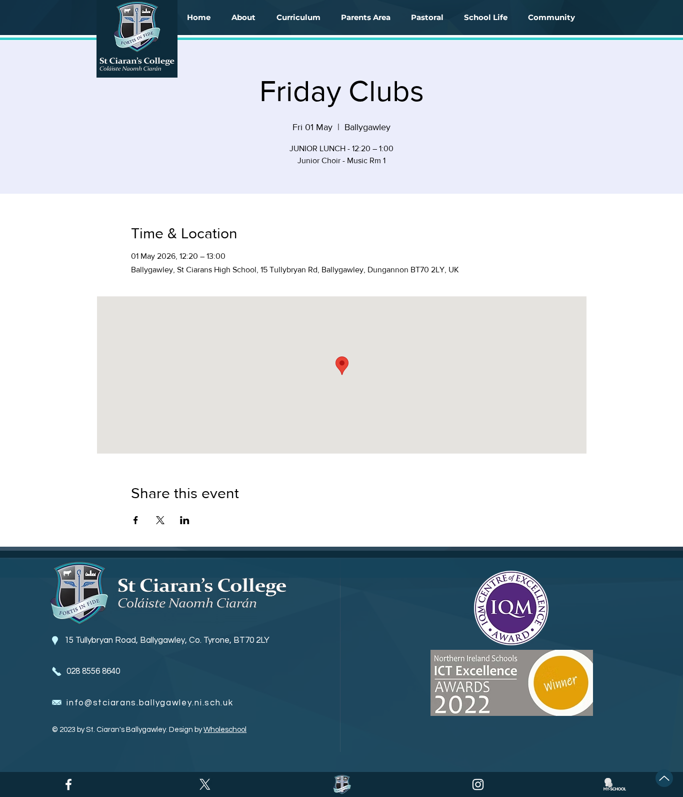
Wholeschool (225, 729)
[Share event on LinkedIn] (185, 520)
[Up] (664, 778)
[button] (243, 17)
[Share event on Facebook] (135, 520)
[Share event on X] (160, 520)
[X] (205, 784)
